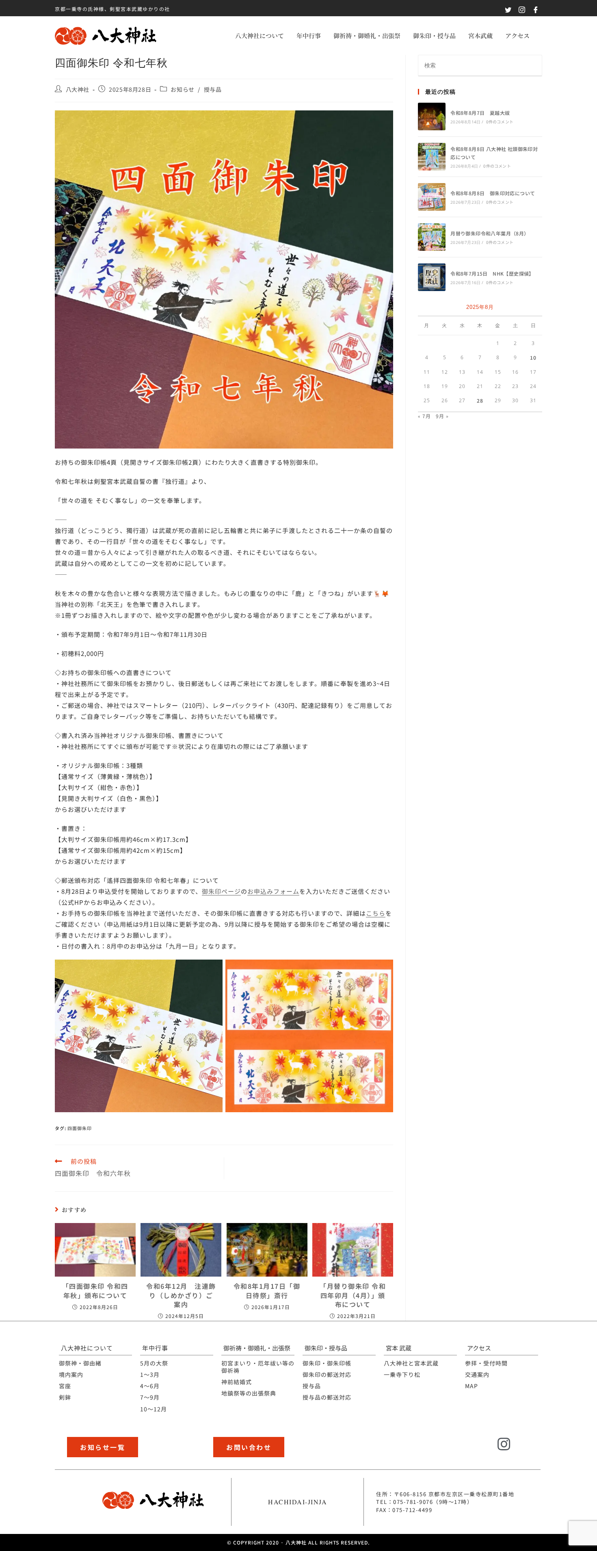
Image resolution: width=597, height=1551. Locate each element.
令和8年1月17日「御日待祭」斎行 (267, 1290)
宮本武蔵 (480, 35)
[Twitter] (482, 1449)
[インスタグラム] (504, 1445)
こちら (375, 913)
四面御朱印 (79, 1128)
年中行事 (308, 35)
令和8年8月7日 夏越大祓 (480, 112)
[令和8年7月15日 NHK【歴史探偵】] (432, 277)
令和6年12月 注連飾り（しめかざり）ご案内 (181, 1295)
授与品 (213, 89)
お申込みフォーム (273, 891)
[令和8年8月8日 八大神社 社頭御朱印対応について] (432, 156)
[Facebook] (526, 1449)
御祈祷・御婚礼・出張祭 (366, 35)
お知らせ (182, 89)
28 (480, 400)
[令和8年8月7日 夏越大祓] (432, 116)
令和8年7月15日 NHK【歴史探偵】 (492, 273)
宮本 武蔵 (398, 1348)
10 (533, 357)
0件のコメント (499, 122)
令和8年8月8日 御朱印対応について (492, 193)
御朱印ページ (221, 891)
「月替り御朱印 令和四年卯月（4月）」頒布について (353, 1295)
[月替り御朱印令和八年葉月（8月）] (432, 237)
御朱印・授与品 (434, 35)
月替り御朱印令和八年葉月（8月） (489, 233)
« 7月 (424, 415)
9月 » (442, 415)
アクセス (517, 35)
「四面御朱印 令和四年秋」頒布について (95, 1290)
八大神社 (77, 89)
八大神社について (259, 35)
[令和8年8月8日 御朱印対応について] (432, 197)
